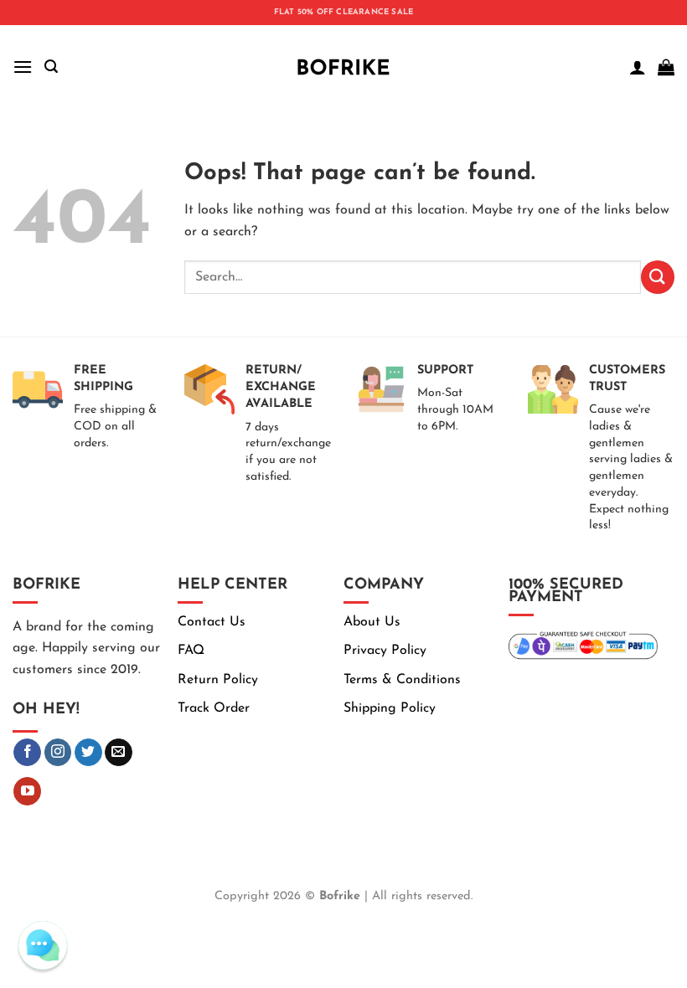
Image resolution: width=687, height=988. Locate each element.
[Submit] (657, 276)
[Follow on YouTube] (27, 791)
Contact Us (211, 622)
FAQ (191, 650)
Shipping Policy (390, 708)
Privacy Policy (385, 650)
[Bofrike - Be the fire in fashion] (343, 67)
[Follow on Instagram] (58, 752)
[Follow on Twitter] (88, 752)
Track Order (214, 708)
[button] (23, 66)
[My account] (637, 67)
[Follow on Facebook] (27, 752)
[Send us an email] (118, 752)
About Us (372, 622)
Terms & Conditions (402, 680)
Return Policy (218, 680)
